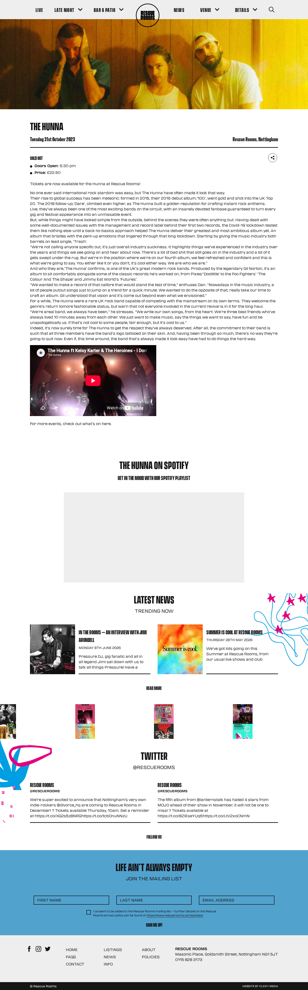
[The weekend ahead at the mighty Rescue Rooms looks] (85, 714)
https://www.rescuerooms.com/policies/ (175, 915)
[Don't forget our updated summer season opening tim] (85, 733)
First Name (49, 900)
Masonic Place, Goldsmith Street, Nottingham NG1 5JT (226, 954)
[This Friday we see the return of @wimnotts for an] (164, 714)
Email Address (218, 900)
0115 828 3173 (188, 959)
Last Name (131, 900)
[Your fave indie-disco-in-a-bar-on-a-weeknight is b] (164, 733)
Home (72, 949)
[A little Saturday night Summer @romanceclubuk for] (243, 714)
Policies (151, 956)
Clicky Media (268, 986)
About (149, 949)
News (110, 956)
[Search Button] (271, 9)
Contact (75, 964)
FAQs (71, 956)
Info (108, 964)
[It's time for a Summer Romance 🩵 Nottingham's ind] (243, 733)
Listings (113, 949)
